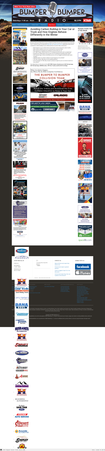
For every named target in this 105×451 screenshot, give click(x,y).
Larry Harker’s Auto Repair (49, 286)
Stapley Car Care (80, 301)
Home (14, 24)
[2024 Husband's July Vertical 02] (85, 214)
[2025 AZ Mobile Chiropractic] (20, 150)
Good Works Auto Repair (81, 290)
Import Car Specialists (16, 290)
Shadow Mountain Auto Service (18, 287)
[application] (52, 39)
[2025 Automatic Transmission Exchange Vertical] (20, 209)
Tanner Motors (31, 288)
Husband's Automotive (65, 288)
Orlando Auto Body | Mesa (82, 298)
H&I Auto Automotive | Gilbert (82, 291)
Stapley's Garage (80, 302)
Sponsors (74, 24)
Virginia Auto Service (58, 44)
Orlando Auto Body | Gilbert (82, 297)
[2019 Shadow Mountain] (20, 55)
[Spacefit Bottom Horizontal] (52, 106)
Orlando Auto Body (64, 290)
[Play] (31, 40)
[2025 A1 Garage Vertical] (85, 147)
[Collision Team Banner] (52, 84)
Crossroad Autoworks (65, 286)
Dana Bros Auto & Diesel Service (83, 288)
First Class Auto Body (65, 287)
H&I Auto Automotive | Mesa (82, 292)
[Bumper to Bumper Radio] (52, 12)
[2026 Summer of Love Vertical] (20, 228)
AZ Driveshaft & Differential (82, 287)
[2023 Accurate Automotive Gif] (20, 36)
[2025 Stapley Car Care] (20, 74)
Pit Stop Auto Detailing (65, 291)
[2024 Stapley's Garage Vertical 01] (20, 170)
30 (34, 40)
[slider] (52, 40)
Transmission (44, 24)
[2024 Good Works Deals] (85, 170)
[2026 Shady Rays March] (20, 130)
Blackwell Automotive (32, 286)
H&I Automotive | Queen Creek (83, 293)
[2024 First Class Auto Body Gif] (85, 130)
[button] (35, 277)
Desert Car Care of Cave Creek (34, 292)
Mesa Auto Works (80, 295)
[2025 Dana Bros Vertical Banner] (85, 114)
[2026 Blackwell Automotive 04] (85, 88)
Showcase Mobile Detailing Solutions (84, 299)
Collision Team (35, 24)
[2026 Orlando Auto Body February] (20, 111)
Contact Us (81, 24)
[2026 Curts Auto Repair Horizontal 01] (85, 62)
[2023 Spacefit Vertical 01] (85, 234)
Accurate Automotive (81, 286)
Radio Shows (52, 24)
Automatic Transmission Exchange (19, 286)
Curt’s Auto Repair (31, 287)
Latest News (60, 24)
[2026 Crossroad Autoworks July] (20, 189)
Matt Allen (49, 44)
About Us (67, 24)
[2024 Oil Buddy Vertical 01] (20, 92)
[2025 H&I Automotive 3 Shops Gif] (85, 192)
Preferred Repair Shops (23, 24)
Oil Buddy (79, 296)
